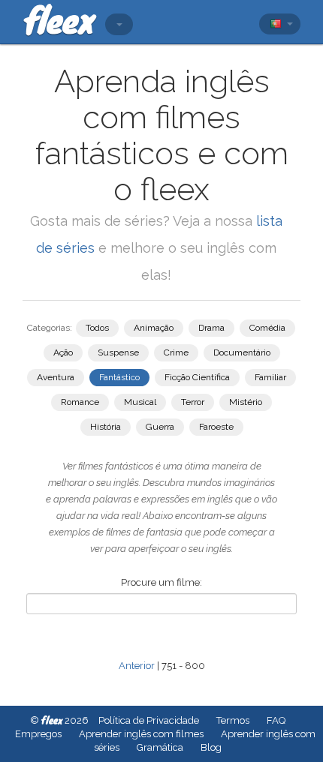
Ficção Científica (197, 377)
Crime (176, 352)
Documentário (241, 352)
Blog (211, 747)
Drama (211, 327)
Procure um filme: (161, 582)
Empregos (38, 734)
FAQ (276, 720)
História (105, 427)
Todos (97, 327)
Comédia (267, 327)
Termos (232, 720)
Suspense (118, 352)
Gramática (160, 747)
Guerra (160, 427)
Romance (80, 402)
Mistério (245, 402)
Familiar (270, 377)
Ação (63, 352)
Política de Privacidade (148, 720)
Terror (192, 402)
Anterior (137, 665)
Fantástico (119, 377)
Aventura (55, 377)
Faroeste (216, 427)
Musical (140, 402)
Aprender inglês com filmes (141, 734)
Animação (154, 327)
